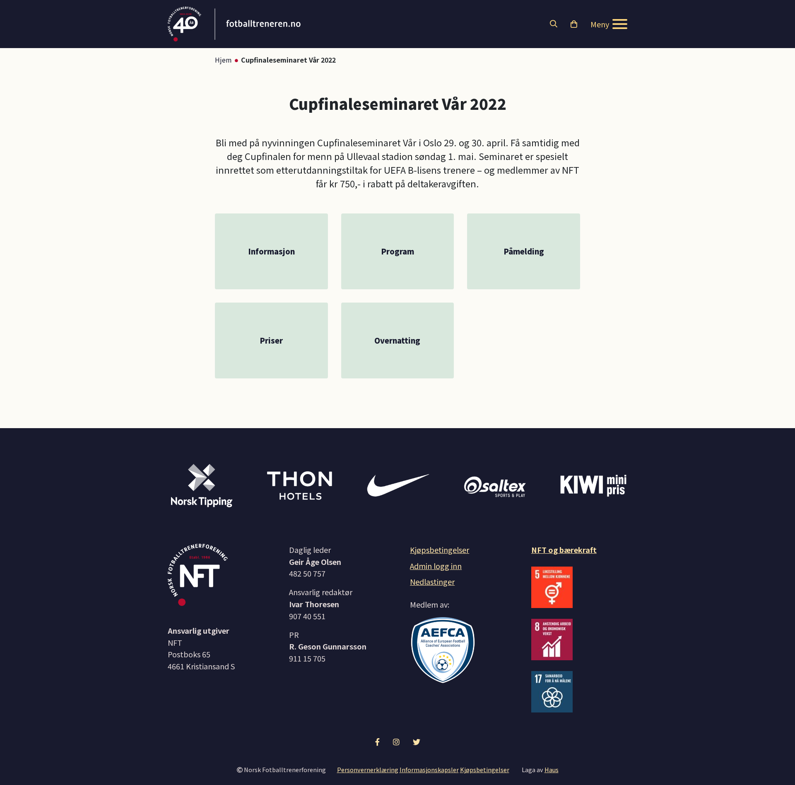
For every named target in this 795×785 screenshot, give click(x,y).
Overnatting (397, 340)
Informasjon (271, 251)
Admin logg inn (436, 565)
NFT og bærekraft (564, 549)
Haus (551, 769)
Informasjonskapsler (429, 769)
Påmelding (524, 251)
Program (397, 251)
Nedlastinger (432, 581)
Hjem (223, 60)
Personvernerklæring (367, 769)
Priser (271, 340)
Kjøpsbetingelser (439, 549)
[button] (553, 24)
